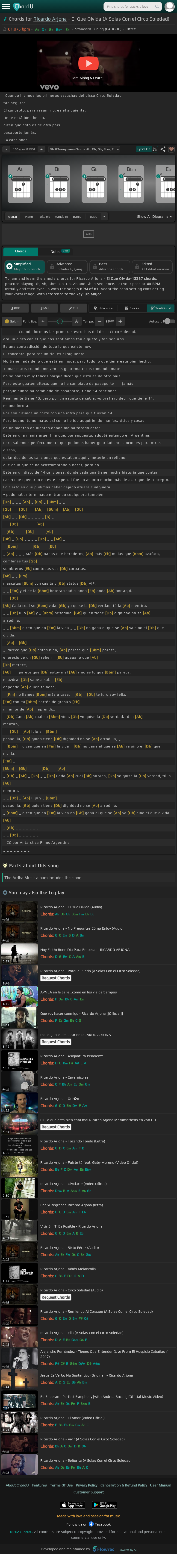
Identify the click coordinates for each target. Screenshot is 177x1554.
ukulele (45, 216)
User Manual (160, 1485)
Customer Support (89, 1492)
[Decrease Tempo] (6, 149)
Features (39, 1485)
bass (93, 216)
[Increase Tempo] (41, 149)
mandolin (61, 216)
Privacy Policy (86, 1485)
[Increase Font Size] (77, 321)
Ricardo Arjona (50, 19)
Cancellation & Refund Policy (123, 1485)
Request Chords (56, 978)
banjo (77, 216)
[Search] (157, 6)
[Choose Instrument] (104, 216)
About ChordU (17, 1485)
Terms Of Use (61, 1485)
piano (29, 216)
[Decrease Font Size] (42, 321)
